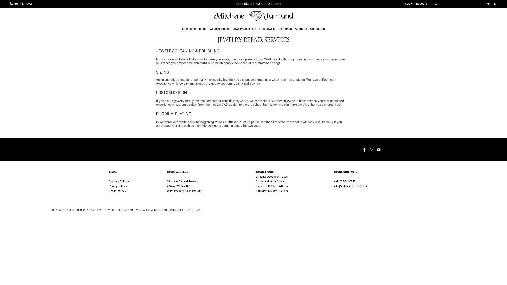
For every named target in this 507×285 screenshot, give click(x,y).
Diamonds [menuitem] (285, 29)
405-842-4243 (347, 181)
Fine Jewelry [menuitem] (267, 29)
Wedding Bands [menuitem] (220, 29)
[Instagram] (372, 150)
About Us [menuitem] (301, 29)
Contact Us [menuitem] (317, 29)
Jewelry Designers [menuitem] (244, 29)
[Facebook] (365, 150)
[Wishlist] (489, 3)
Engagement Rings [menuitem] (194, 29)
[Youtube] (379, 150)
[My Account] (495, 3)
